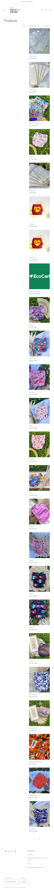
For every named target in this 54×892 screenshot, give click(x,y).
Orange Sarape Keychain (35, 762)
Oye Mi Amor (32, 829)
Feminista (31, 526)
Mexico (31, 594)
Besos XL (31, 157)
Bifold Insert (32, 190)
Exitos (30, 493)
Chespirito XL (32, 258)
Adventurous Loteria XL (35, 123)
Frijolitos (31, 560)
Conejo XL (31, 325)
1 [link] (34, 839)
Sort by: (25, 26)
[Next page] (44, 839)
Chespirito (32, 224)
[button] (3, 10)
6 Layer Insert (32, 89)
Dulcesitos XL (32, 392)
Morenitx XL (32, 661)
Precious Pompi (12, 887)
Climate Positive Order (35, 291)
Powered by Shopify (20, 887)
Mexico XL (31, 627)
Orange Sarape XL (34, 795)
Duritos (31, 426)
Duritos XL (31, 459)
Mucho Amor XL (33, 728)
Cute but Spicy (33, 358)
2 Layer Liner (32, 56)
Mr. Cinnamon (32, 694)
